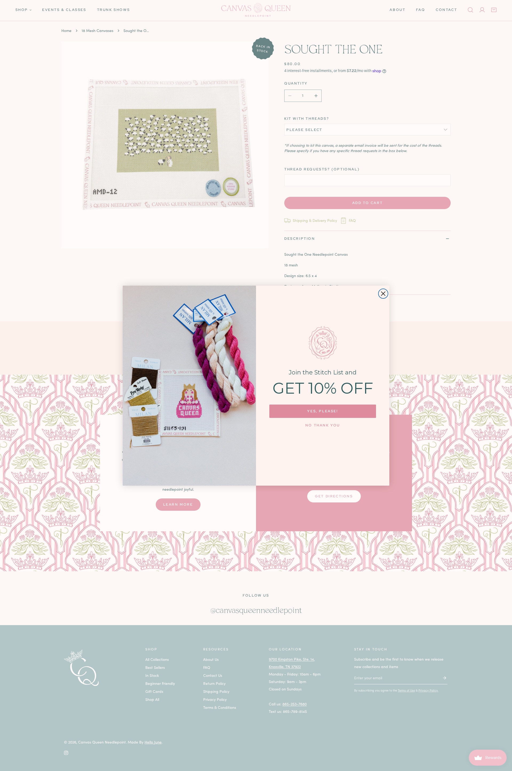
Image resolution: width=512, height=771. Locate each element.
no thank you (322, 425)
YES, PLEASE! (322, 411)
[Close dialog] (383, 293)
